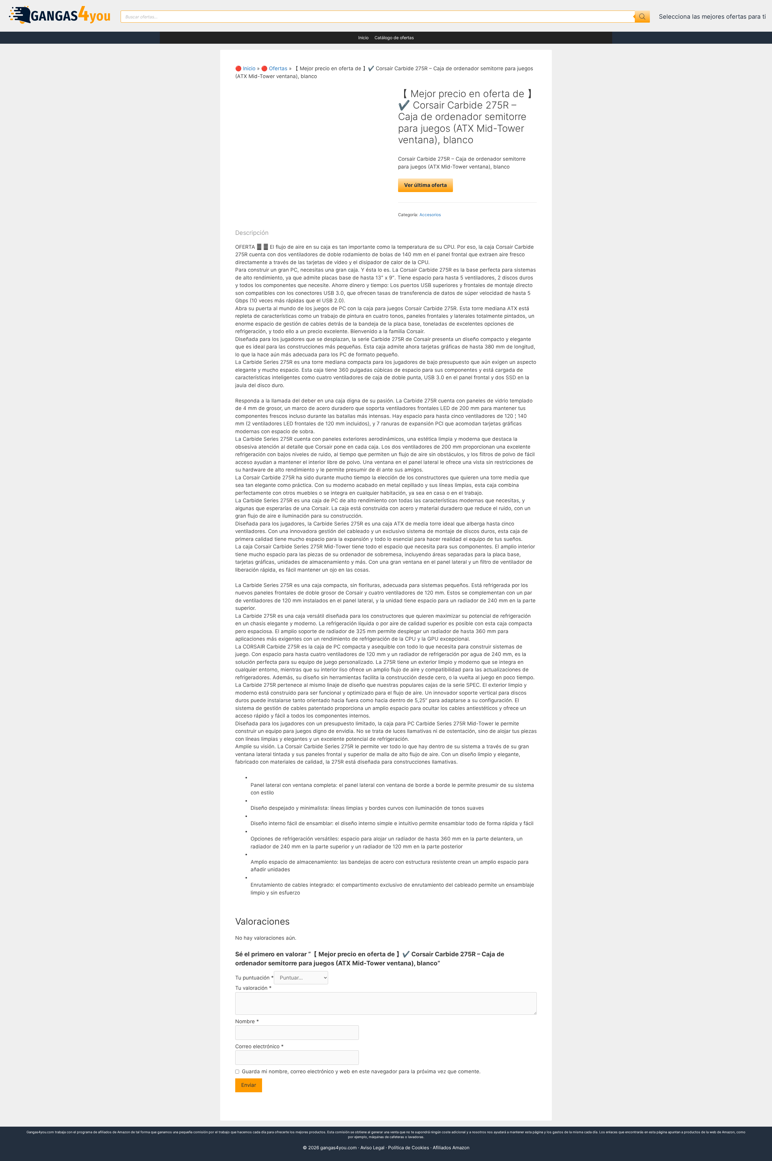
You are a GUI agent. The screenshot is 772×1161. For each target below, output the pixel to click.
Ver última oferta (425, 185)
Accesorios (430, 214)
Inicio (363, 37)
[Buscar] (642, 17)
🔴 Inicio (245, 68)
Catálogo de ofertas (394, 37)
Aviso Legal (372, 1147)
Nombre (247, 1021)
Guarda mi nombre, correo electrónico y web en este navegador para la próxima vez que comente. (361, 1071)
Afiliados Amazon (451, 1147)
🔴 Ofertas (274, 68)
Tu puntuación (254, 978)
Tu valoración (253, 988)
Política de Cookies (408, 1147)
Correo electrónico (259, 1046)
